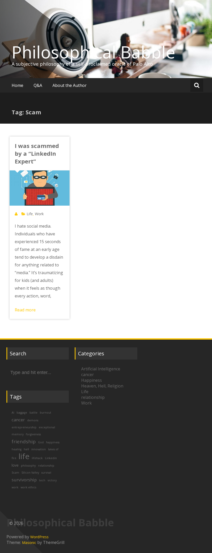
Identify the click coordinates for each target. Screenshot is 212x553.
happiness (52, 442)
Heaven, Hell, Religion (102, 386)
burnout (45, 412)
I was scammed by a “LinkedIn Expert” (37, 153)
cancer (18, 420)
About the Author (69, 85)
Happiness (91, 380)
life (24, 456)
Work (39, 213)
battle (33, 412)
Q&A (38, 85)
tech (42, 480)
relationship (46, 465)
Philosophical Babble (93, 52)
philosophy (28, 465)
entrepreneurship (24, 427)
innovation (38, 449)
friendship (24, 441)
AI (13, 412)
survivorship (24, 480)
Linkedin (51, 458)
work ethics (28, 487)
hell (26, 449)
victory (52, 480)
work (15, 487)
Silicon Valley (30, 472)
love (15, 465)
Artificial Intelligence (100, 369)
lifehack (37, 458)
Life (30, 213)
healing (16, 449)
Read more (25, 310)
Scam (15, 472)
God (41, 442)
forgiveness (33, 434)
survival (46, 472)
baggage (22, 412)
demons (32, 420)
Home (17, 85)
